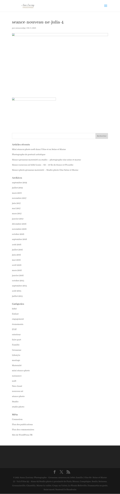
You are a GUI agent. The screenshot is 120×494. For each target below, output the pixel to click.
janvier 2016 (18, 275)
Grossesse (16, 350)
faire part (16, 339)
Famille (15, 345)
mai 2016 (16, 260)
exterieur (16, 334)
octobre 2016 (18, 234)
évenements (17, 324)
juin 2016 (16, 255)
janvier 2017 (17, 219)
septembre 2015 (19, 286)
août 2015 (16, 291)
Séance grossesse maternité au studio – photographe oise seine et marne (46, 160)
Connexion (17, 419)
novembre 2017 (19, 198)
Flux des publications (22, 424)
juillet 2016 (17, 249)
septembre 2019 (19, 182)
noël (14, 381)
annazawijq (20, 28)
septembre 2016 (19, 239)
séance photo (18, 396)
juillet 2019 (17, 187)
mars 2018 (17, 193)
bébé (14, 309)
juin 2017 (16, 203)
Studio (15, 401)
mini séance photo (21, 370)
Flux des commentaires (23, 429)
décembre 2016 (19, 224)
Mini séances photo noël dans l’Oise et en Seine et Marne (39, 149)
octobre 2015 (18, 280)
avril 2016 (16, 265)
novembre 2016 (19, 229)
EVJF (14, 329)
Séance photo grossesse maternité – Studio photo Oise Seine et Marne (45, 170)
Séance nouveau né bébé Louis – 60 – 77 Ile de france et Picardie (42, 165)
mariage (16, 360)
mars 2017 (17, 213)
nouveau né (17, 391)
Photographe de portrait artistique (28, 154)
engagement (18, 319)
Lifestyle (16, 355)
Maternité (17, 365)
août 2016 (16, 244)
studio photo (18, 407)
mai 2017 (16, 208)
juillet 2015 (17, 296)
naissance (17, 376)
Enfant (15, 314)
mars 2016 (17, 270)
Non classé (17, 386)
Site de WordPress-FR (22, 435)
